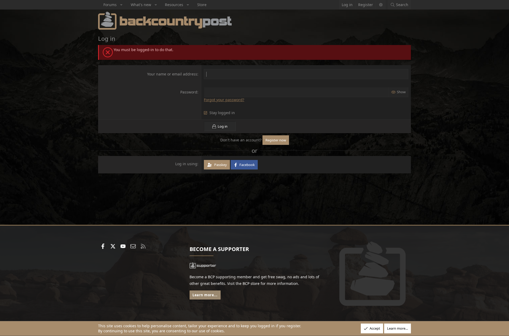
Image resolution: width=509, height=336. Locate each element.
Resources (174, 4)
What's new (141, 4)
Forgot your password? (224, 99)
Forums (110, 4)
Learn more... (205, 295)
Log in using (186, 163)
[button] (121, 5)
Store (202, 4)
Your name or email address (172, 74)
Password (188, 92)
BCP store (251, 283)
